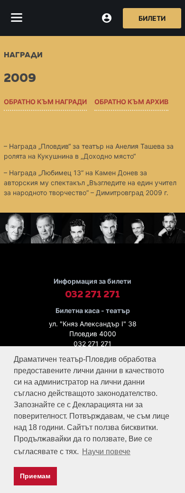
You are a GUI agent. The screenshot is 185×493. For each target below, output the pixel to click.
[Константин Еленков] (169, 229)
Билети (152, 18)
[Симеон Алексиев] (15, 229)
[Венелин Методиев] (107, 229)
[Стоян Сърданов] (46, 229)
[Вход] (106, 18)
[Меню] (16, 18)
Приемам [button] (35, 476)
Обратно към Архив (131, 102)
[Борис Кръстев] (77, 229)
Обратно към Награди (45, 102)
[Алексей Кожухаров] (138, 229)
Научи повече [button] (106, 452)
